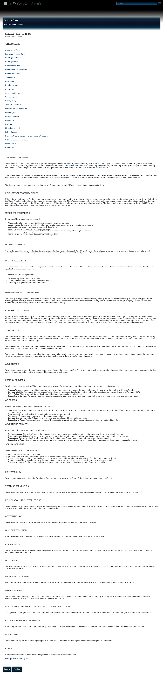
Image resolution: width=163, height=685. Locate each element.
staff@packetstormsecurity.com (17, 659)
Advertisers (9, 81)
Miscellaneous (10, 144)
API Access (9, 89)
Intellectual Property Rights (15, 54)
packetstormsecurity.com (91, 166)
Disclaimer (9, 124)
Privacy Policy (10, 101)
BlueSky (30, 682)
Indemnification (11, 132)
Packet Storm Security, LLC (30, 684)
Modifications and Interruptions (16, 109)
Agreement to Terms (12, 50)
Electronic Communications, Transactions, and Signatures (26, 136)
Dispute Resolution (12, 116)
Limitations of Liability (13, 128)
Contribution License (12, 73)
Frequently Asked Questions (15, 24)
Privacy (23, 682)
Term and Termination (13, 105)
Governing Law (10, 112)
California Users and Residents (16, 140)
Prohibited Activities (12, 66)
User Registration (11, 62)
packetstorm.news (71, 166)
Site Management (11, 97)
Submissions (10, 77)
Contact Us (9, 148)
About (2, 682)
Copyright (15, 682)
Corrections (9, 120)
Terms (8, 682)
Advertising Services (13, 93)
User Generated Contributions (16, 69)
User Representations (13, 58)
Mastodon (40, 682)
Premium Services (12, 85)
